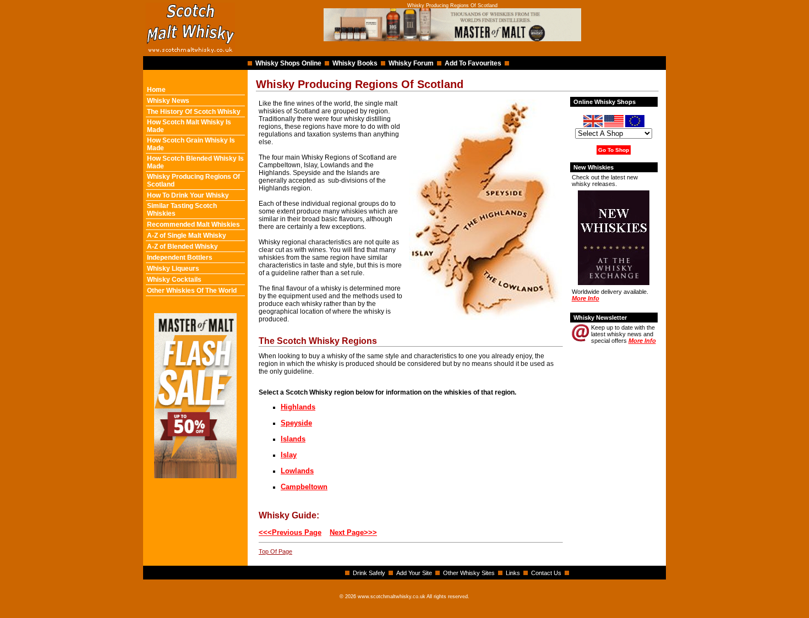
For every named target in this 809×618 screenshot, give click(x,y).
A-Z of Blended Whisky (182, 246)
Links (513, 573)
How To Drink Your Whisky (188, 195)
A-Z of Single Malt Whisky (186, 235)
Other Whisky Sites (469, 573)
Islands (293, 439)
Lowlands (297, 471)
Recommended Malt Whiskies (193, 224)
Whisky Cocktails (174, 279)
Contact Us (546, 573)
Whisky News (168, 101)
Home (156, 90)
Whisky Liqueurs (173, 268)
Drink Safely (369, 573)
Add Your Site (414, 573)
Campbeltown (304, 487)
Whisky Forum (411, 63)
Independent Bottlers (179, 257)
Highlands (298, 407)
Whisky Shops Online (288, 63)
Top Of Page (275, 551)
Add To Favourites (473, 63)
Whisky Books (355, 63)
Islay (289, 455)
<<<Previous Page (290, 532)
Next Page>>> (353, 532)
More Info (585, 298)
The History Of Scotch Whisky (193, 112)
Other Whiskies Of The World (192, 290)
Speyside (296, 423)
